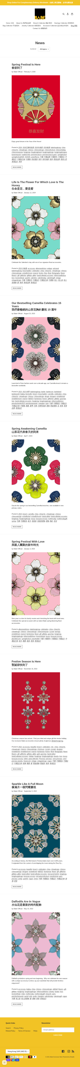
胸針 (51, 521)
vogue (49, 761)
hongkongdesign (48, 152)
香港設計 (15, 161)
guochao (63, 399)
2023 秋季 (26, 392)
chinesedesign (39, 150)
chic (52, 747)
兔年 (20, 641)
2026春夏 (46, 147)
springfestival (62, 154)
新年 (40, 159)
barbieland (57, 392)
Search (8, 1028)
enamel (35, 273)
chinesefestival (50, 150)
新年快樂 (45, 159)
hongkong (27, 152)
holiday (31, 756)
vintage (58, 278)
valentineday (42, 278)
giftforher (23, 275)
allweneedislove (41, 268)
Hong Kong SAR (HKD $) (17, 1051)
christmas (40, 749)
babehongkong (56, 147)
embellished (61, 396)
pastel (26, 996)
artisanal (56, 268)
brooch (35, 394)
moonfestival (53, 876)
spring (14, 521)
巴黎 (35, 406)
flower (63, 273)
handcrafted (46, 516)
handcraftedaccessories (45, 275)
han (13, 401)
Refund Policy (10, 1031)
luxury (33, 519)
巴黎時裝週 (42, 406)
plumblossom (16, 639)
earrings (57, 631)
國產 (27, 406)
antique (49, 268)
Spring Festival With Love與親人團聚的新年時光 (28, 543)
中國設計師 (21, 159)
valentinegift (51, 278)
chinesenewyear (17, 152)
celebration (35, 271)
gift (18, 275)
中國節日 (61, 157)
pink (30, 996)
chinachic (15, 150)
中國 (41, 157)
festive (41, 273)
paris (60, 876)
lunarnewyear (16, 154)
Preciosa (42, 759)
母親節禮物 (41, 521)
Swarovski (27, 761)
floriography (56, 273)
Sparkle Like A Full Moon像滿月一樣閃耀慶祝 (27, 785)
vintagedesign (16, 280)
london (57, 991)
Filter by (33, 49)
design (47, 396)
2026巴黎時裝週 (28, 147)
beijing (22, 394)
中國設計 (36, 280)
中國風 (28, 159)
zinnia (36, 879)
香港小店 (64, 159)
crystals (53, 749)
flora (45, 273)
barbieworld (15, 394)
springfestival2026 (18, 157)
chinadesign (23, 150)
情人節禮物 (25, 998)
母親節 (34, 521)
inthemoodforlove (60, 275)
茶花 (55, 521)
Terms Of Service (24, 1031)
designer (53, 396)
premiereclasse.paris (49, 154)
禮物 (47, 406)
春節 (28, 641)
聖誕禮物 (53, 406)
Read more (17, 167)
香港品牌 (56, 159)
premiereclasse (36, 154)
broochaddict (26, 271)
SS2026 (27, 157)
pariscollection (33, 759)
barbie (43, 392)
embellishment (27, 273)
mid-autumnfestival (42, 876)
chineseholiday (61, 150)
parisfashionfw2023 (18, 403)
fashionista (38, 399)
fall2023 (30, 399)
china (63, 147)
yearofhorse (35, 157)
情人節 (60, 280)
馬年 (20, 161)
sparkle (27, 278)
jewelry (56, 756)
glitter (34, 275)
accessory (31, 268)
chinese (30, 150)
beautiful (33, 747)
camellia (50, 394)
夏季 (31, 406)
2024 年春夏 (22, 268)
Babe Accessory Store (56, 1057)
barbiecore (49, 392)
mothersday (52, 519)
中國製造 (56, 403)
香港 (51, 159)
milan (23, 994)
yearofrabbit (35, 639)
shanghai (41, 403)
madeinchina (26, 154)
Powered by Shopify (68, 1057)
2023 (20, 392)
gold (38, 754)
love (13, 278)
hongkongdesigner (60, 152)
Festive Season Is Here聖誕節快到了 (26, 663)
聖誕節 (42, 763)
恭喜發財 (34, 159)
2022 (20, 747)
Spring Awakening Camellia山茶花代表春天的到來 (29, 430)
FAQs (35, 1031)
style (47, 403)
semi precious (57, 759)
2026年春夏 (39, 147)
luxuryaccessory (41, 519)
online (26, 759)
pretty (20, 879)
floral (49, 273)
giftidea (29, 275)
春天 (29, 521)
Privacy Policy (19, 1028)
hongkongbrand (36, 152)
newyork (48, 994)
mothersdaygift (62, 519)
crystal (51, 631)
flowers (14, 275)
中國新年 (54, 157)
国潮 (24, 763)
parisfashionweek (32, 403)
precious (49, 759)
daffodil (55, 989)
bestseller (28, 394)
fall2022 (40, 871)
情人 (55, 280)
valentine (34, 278)
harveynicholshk (53, 874)
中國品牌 (47, 157)
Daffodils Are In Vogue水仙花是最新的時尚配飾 (26, 903)
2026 (20, 147)
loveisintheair (19, 278)
